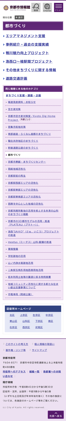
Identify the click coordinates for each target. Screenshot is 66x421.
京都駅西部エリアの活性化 (23, 183)
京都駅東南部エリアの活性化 (24, 197)
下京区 (39, 321)
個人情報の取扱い (44, 344)
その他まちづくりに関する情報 (31, 70)
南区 (50, 321)
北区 (12, 315)
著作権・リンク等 (16, 350)
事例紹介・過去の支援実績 (27, 44)
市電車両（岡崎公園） (20, 294)
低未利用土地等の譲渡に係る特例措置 (29, 277)
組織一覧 (34, 372)
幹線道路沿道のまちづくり (23, 148)
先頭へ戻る (55, 416)
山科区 (26, 321)
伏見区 (39, 327)
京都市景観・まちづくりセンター (27, 162)
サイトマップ (39, 350)
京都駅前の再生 (17, 176)
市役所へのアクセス (14, 372)
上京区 (24, 315)
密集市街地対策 (17, 127)
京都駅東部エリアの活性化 (23, 190)
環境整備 (13, 249)
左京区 (36, 315)
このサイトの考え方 (17, 344)
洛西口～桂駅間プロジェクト (29, 61)
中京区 (49, 315)
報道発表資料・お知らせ (22, 102)
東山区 (13, 321)
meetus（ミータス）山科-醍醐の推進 (30, 242)
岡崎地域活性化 (17, 169)
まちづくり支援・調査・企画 (23, 95)
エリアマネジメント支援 (25, 36)
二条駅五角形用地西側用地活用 (25, 270)
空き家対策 (14, 109)
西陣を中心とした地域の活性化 (25, 204)
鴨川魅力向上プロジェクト (27, 53)
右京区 (13, 327)
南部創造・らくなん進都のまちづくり (29, 134)
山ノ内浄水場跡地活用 (20, 263)
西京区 (26, 327)
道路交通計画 (16, 78)
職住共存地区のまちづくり (23, 141)
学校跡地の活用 (17, 256)
